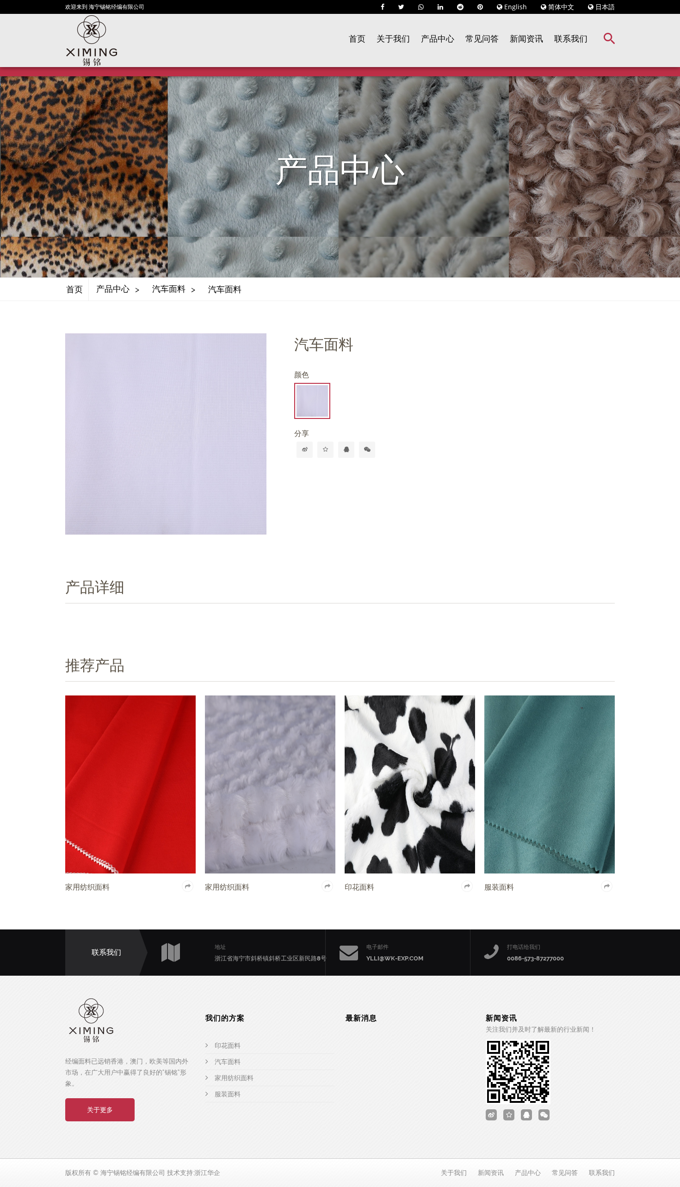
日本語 (604, 6)
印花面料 (228, 1045)
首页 (357, 38)
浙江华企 (207, 1172)
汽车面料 (168, 289)
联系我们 (570, 38)
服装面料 (228, 1094)
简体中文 (560, 6)
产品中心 (437, 38)
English (514, 6)
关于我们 (393, 38)
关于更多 (100, 1109)
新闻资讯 (526, 38)
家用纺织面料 (234, 1078)
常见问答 (482, 38)
